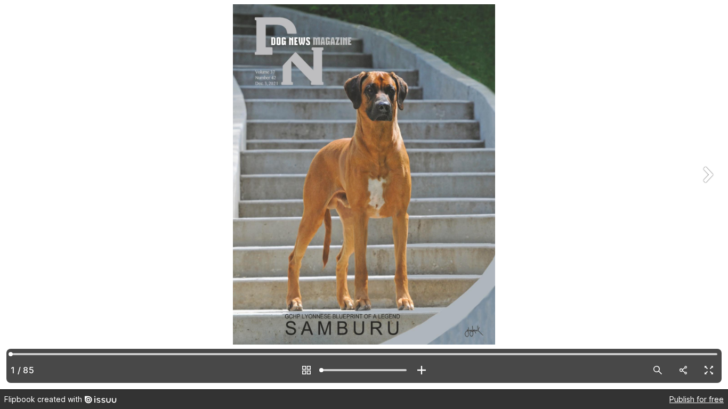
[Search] (657, 370)
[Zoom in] (421, 370)
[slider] (364, 370)
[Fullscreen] (708, 370)
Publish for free (696, 399)
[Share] (683, 370)
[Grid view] (306, 370)
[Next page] (706, 194)
